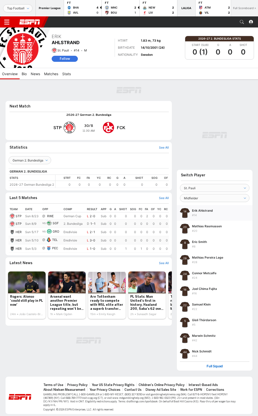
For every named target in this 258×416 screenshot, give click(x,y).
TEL (55, 240)
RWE (50, 216)
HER (19, 232)
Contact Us (133, 390)
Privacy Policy (77, 385)
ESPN (29, 21)
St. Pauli (63, 50)
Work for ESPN (191, 390)
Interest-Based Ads (203, 385)
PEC (55, 248)
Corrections (215, 390)
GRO (56, 231)
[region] (112, 181)
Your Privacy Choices (104, 390)
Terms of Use (53, 385)
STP (19, 216)
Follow (65, 59)
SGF (56, 223)
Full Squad (215, 366)
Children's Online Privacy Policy (162, 385)
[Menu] (7, 21)
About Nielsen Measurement (64, 390)
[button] (242, 22)
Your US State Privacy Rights (113, 385)
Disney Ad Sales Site (161, 390)
